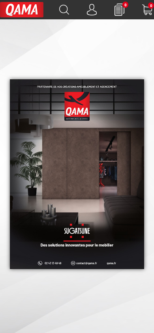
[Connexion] (92, 9)
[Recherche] (64, 10)
